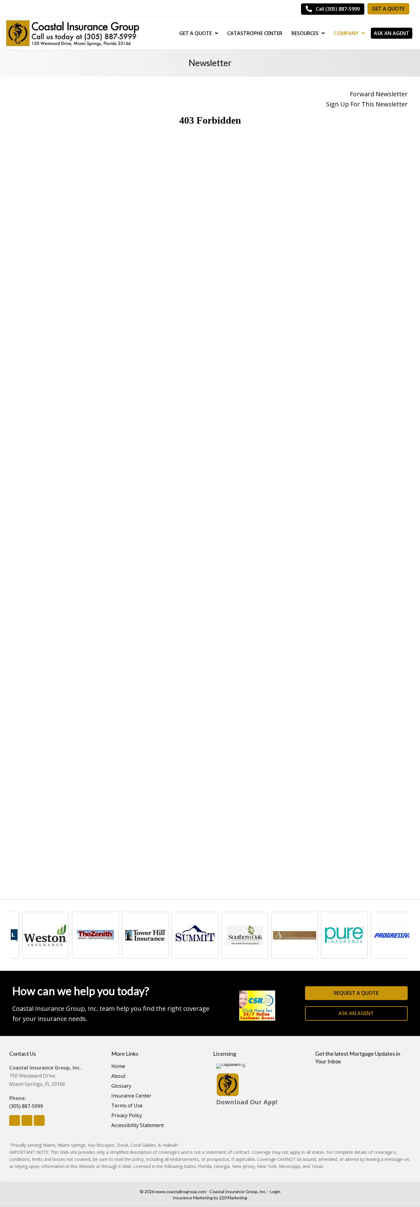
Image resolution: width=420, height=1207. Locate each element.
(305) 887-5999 (26, 1106)
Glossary (121, 1086)
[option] (36, 935)
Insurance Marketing (193, 1197)
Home (118, 1067)
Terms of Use (127, 1106)
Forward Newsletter (379, 94)
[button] (332, 9)
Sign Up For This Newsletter (367, 104)
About (118, 1076)
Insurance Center (131, 1096)
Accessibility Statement (137, 1126)
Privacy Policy (126, 1116)
